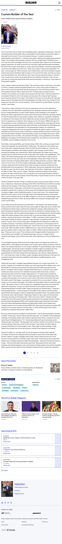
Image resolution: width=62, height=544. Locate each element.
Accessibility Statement (28, 525)
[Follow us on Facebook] (8, 503)
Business (4, 385)
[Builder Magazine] (31, 3)
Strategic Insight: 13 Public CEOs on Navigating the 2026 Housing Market (50, 415)
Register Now (6, 441)
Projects (25, 387)
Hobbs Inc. (35, 385)
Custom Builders (6, 387)
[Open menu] (59, 2)
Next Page (34, 353)
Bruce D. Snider (7, 46)
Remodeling (5, 390)
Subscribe (17, 490)
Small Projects (14, 390)
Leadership (12, 9)
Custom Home (24, 390)
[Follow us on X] (5, 503)
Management (16, 387)
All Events (4, 470)
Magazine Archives (19, 493)
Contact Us (45, 521)
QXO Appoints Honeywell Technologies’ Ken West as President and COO (9, 415)
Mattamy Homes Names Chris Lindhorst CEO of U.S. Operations (30, 415)
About (2, 521)
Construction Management (16, 385)
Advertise (24, 521)
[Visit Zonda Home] (8, 530)
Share (58, 9)
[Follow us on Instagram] (11, 503)
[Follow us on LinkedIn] (2, 503)
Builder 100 (4, 9)
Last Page (37, 353)
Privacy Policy (4, 525)
